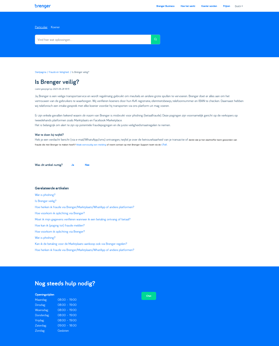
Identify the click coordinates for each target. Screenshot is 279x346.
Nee (87, 165)
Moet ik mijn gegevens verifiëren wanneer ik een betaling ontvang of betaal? (82, 219)
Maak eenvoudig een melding (91, 144)
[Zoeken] (155, 39)
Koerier (55, 27)
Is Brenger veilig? (45, 201)
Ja (72, 165)
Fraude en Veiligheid (59, 72)
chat (164, 144)
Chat (148, 296)
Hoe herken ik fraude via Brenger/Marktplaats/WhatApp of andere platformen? (84, 207)
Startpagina (40, 72)
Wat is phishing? (45, 195)
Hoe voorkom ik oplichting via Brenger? (60, 213)
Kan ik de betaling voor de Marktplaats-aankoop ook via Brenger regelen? (81, 244)
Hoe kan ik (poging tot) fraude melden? (60, 225)
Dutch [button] (238, 6)
